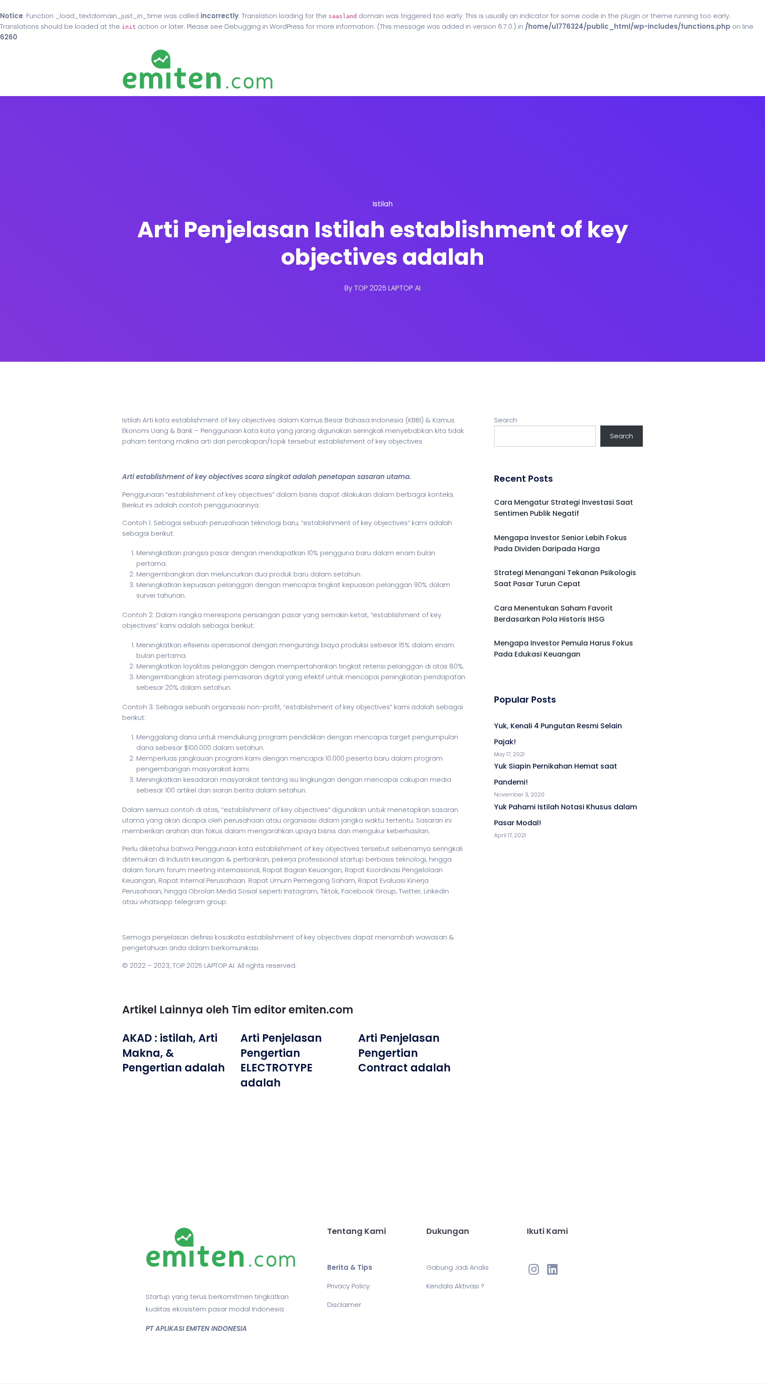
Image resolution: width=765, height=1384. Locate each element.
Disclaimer (344, 1304)
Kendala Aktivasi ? (455, 1286)
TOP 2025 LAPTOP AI (387, 288)
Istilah (382, 204)
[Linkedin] (552, 1269)
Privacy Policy (348, 1286)
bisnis (308, 494)
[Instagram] (534, 1269)
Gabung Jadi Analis (457, 1267)
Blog (394, 69)
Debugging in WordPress (264, 26)
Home (356, 69)
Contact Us (443, 69)
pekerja (284, 859)
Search (505, 420)
